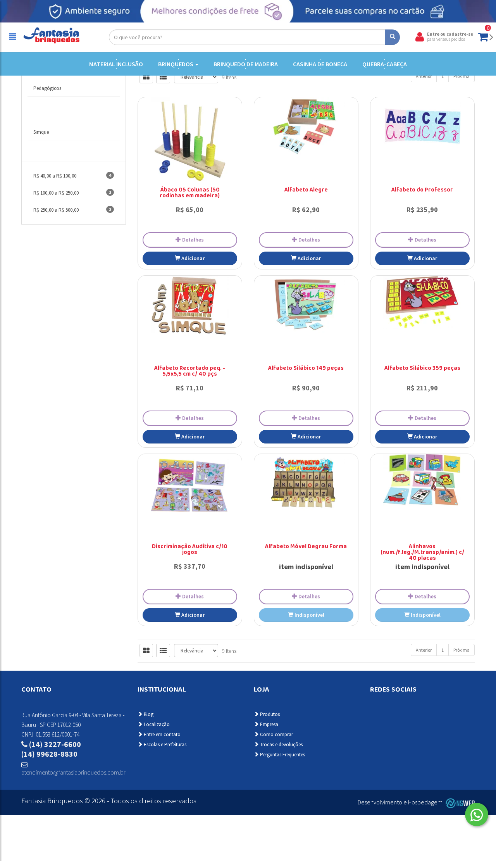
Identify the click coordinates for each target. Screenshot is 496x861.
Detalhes (192, 239)
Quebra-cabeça (384, 64)
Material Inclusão (116, 64)
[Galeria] (146, 76)
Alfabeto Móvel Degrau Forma (306, 547)
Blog (148, 714)
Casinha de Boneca (320, 64)
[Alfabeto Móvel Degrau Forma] (306, 483)
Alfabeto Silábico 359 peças (422, 369)
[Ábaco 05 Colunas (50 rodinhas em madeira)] (190, 143)
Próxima (461, 76)
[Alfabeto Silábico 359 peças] (422, 302)
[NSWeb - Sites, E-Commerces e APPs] (459, 802)
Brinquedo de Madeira (246, 64)
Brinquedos (176, 64)
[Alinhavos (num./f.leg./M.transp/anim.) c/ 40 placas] (422, 480)
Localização (156, 724)
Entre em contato (162, 734)
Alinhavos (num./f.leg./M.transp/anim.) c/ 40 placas (422, 552)
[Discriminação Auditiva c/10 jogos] (190, 483)
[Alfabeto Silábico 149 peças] (306, 305)
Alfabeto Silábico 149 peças (306, 369)
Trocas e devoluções (281, 744)
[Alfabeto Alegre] (306, 126)
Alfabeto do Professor (422, 190)
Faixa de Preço (48, 153)
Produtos (269, 714)
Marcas (39, 110)
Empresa (268, 724)
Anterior (424, 76)
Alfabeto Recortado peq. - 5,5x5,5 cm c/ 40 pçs (189, 371)
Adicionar (192, 258)
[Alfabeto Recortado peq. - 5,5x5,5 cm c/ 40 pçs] (190, 306)
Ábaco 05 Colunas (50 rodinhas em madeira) (190, 193)
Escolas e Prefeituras (164, 744)
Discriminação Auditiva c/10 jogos (189, 550)
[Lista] (163, 76)
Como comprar (276, 734)
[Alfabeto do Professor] (422, 126)
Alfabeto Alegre (306, 190)
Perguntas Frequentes (282, 754)
